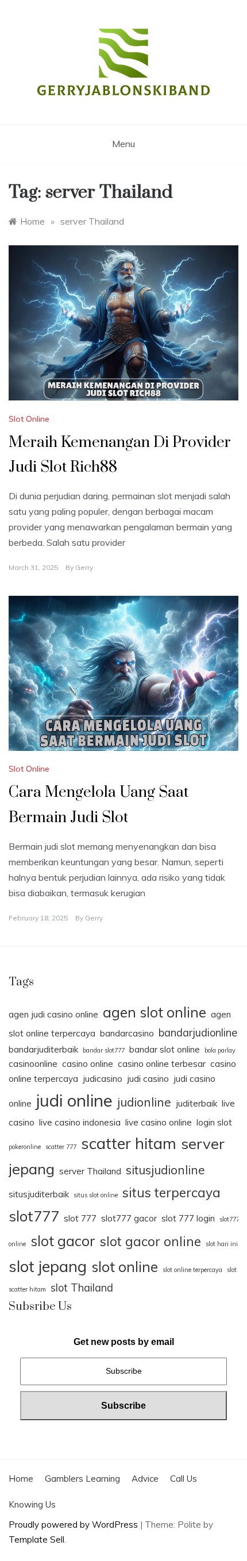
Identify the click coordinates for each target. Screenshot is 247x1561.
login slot (214, 1122)
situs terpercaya (171, 1192)
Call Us (183, 1478)
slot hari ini (222, 1244)
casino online (87, 1063)
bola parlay (220, 1050)
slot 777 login (188, 1218)
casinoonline (33, 1063)
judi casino (148, 1078)
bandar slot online (164, 1049)
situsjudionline (165, 1169)
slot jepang (48, 1266)
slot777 (34, 1216)
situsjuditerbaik (39, 1194)
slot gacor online (150, 1241)
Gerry (84, 567)
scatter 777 (60, 1147)
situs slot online (96, 1195)
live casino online (158, 1122)
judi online (74, 1100)
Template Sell (36, 1539)
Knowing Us (32, 1504)
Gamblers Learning (82, 1478)
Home (21, 1478)
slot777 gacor (129, 1218)
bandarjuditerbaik (43, 1049)
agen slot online (154, 1012)
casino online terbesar (162, 1063)
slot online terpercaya (192, 1270)
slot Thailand (82, 1287)
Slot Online (29, 419)
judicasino (102, 1078)
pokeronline (25, 1147)
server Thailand (90, 1171)
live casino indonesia (80, 1122)
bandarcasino (127, 1033)
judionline (144, 1101)
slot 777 (80, 1218)
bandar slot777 (104, 1050)
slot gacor (62, 1241)
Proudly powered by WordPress (74, 1524)
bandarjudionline (198, 1032)
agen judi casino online (53, 1014)
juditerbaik (196, 1103)
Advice (145, 1478)
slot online (124, 1266)
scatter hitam (128, 1143)
